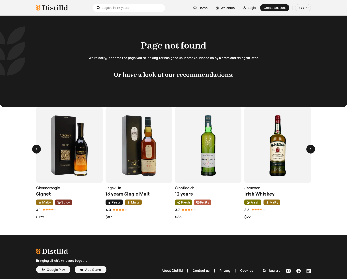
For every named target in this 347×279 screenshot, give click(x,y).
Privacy (224, 270)
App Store (93, 270)
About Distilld (172, 270)
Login (252, 8)
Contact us (201, 270)
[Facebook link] (298, 271)
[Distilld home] (52, 8)
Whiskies (228, 8)
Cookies (246, 270)
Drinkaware (271, 270)
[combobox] (303, 7)
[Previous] (36, 149)
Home (203, 8)
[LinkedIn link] (309, 271)
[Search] (98, 8)
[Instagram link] (288, 271)
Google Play (56, 270)
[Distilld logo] (52, 253)
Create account (275, 8)
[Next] (310, 149)
